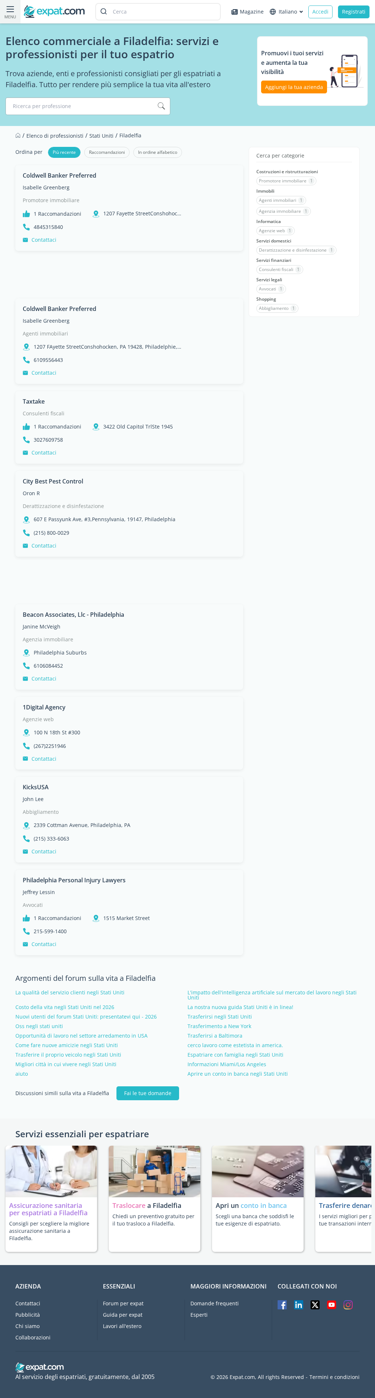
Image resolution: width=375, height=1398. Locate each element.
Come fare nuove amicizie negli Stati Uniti (66, 1045)
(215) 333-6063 (51, 838)
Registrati (353, 11)
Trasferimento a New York (219, 1026)
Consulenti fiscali (43, 413)
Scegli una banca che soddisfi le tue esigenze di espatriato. (255, 1220)
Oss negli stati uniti (39, 1026)
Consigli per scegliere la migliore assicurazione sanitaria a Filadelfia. (49, 1231)
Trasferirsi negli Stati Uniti (220, 1016)
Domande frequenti (214, 1303)
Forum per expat (123, 1303)
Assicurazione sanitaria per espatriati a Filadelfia (48, 1209)
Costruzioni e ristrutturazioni (287, 172)
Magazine (252, 11)
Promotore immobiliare (51, 200)
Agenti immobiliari (45, 333)
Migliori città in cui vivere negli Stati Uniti (65, 1064)
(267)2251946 (50, 746)
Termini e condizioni (334, 1377)
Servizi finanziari (273, 260)
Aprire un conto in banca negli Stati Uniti (238, 1073)
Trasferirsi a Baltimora (215, 1035)
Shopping (266, 299)
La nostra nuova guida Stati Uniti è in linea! (240, 1007)
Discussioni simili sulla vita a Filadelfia (62, 1093)
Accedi (320, 11)
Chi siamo (27, 1326)
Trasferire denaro (346, 1205)
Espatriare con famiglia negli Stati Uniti (235, 1054)
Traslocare (129, 1205)
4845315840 (48, 227)
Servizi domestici (273, 241)
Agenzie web (38, 719)
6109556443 (48, 360)
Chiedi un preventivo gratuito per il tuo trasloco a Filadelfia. (153, 1220)
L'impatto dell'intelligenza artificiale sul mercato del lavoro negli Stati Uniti (272, 995)
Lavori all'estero (122, 1326)
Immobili (265, 191)
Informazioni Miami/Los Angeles (227, 1064)
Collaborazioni (33, 1337)
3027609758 (48, 439)
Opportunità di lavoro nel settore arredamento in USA (81, 1035)
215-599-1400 (50, 931)
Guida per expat (122, 1314)
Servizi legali (269, 280)
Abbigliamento (41, 811)
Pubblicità (27, 1314)
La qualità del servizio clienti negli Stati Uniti (70, 992)
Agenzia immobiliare (48, 639)
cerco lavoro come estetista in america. (235, 1045)
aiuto (21, 1073)
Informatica (268, 221)
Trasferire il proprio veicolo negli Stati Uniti (68, 1054)
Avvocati (33, 904)
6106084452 (48, 665)
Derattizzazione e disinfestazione (63, 506)
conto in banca (264, 1205)
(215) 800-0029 (51, 532)
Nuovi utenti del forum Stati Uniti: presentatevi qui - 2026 (86, 1016)
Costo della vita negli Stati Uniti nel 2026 (64, 1007)
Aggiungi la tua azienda (294, 87)
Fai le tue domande (147, 1093)
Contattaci (43, 239)
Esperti (199, 1314)
